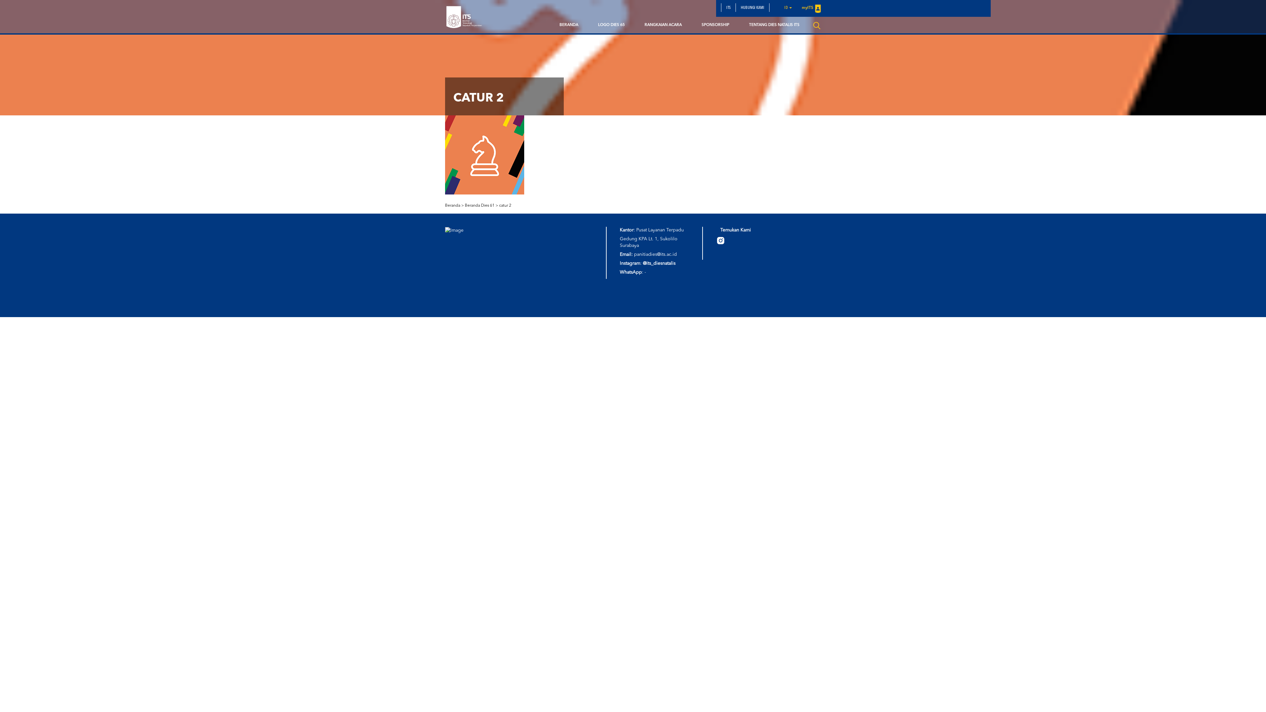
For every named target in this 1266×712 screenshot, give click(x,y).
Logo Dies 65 (611, 25)
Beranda (568, 25)
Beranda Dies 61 (480, 206)
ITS (728, 8)
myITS (807, 8)
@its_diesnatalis (659, 263)
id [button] (786, 8)
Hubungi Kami (752, 8)
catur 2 (505, 206)
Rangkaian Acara (663, 25)
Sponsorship (715, 25)
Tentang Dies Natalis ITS (774, 25)
